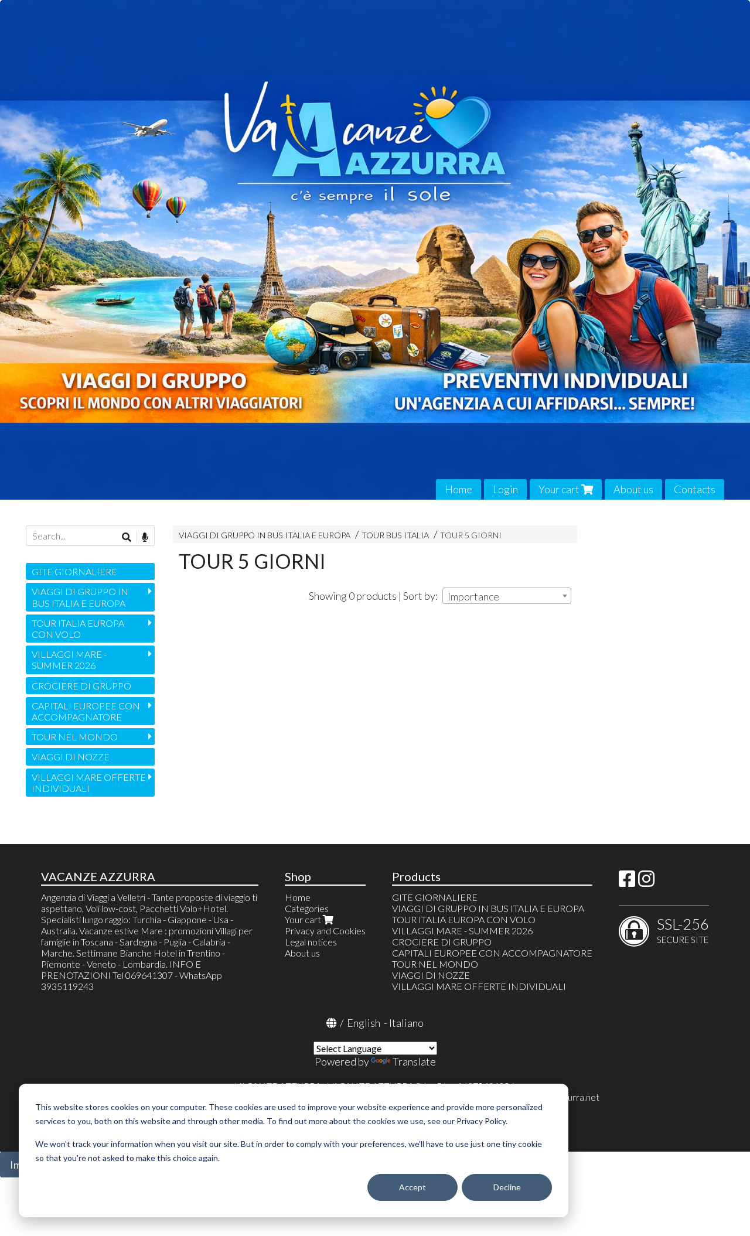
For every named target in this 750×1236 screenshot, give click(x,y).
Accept (412, 1187)
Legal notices (311, 941)
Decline (507, 1187)
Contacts (694, 489)
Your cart (559, 489)
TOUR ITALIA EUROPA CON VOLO (78, 628)
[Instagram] (646, 881)
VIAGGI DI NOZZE (71, 756)
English (363, 1022)
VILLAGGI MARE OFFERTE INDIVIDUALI (89, 782)
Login (505, 489)
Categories (307, 908)
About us (633, 489)
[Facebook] (627, 881)
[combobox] (506, 596)
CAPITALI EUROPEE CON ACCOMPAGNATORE (86, 711)
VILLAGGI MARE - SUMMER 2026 (69, 659)
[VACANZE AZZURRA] (375, 250)
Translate (414, 1061)
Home (458, 489)
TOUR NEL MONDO (75, 736)
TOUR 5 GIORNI (471, 535)
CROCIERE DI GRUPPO (81, 685)
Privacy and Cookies (325, 930)
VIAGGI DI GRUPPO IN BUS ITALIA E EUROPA (264, 535)
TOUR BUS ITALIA (395, 535)
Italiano (406, 1022)
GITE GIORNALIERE (74, 571)
